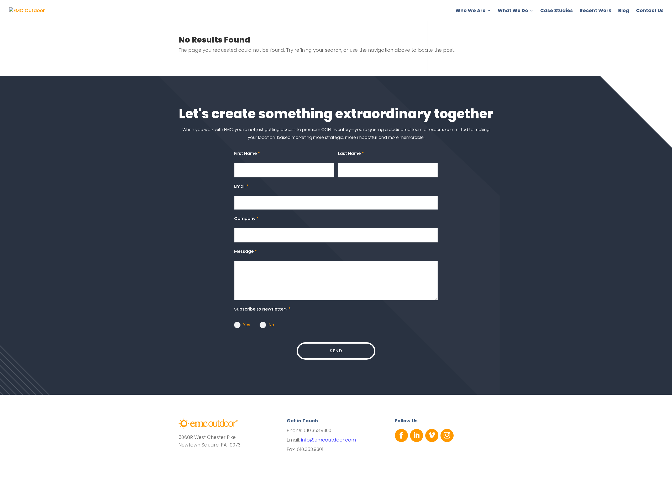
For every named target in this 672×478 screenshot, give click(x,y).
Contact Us (650, 11)
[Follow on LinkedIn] (416, 435)
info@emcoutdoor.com (328, 440)
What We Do (513, 11)
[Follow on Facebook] (401, 435)
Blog (623, 11)
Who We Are (470, 11)
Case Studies (556, 11)
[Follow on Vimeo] (431, 435)
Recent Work (595, 11)
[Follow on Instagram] (447, 435)
